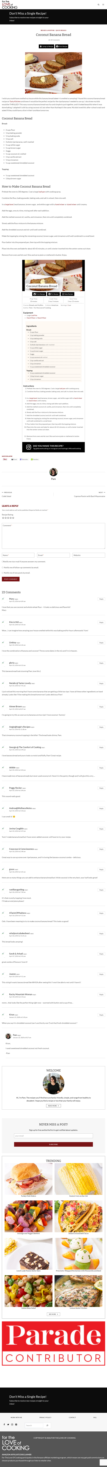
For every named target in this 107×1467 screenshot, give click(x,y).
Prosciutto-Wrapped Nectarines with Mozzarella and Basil (78, 1271)
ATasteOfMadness (17, 913)
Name (6, 555)
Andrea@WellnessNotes (20, 808)
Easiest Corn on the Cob (78, 1196)
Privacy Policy (45, 1417)
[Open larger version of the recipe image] (53, 275)
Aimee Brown (15, 706)
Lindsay (12, 642)
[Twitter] (8, 1425)
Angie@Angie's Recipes (20, 727)
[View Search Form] (98, 4)
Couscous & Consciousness (21, 849)
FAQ (94, 1417)
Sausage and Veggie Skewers (28, 1233)
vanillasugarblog (16, 889)
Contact (72, 1417)
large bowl (9, 204)
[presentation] (28, 1179)
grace (11, 869)
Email (41, 555)
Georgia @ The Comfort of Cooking (25, 747)
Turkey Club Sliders (28, 1196)
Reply (101, 599)
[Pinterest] (16, 1425)
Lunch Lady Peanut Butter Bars (29, 1271)
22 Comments (55, 40)
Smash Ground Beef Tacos (78, 1233)
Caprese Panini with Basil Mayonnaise (89, 494)
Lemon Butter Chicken (78, 1308)
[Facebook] (4, 1425)
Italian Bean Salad (28, 1308)
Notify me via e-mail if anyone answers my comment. (24, 561)
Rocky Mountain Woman (20, 994)
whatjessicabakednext (19, 933)
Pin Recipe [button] (54, 294)
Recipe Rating (7, 514)
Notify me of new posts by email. (17, 573)
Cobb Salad (7, 494)
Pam (15, 1035)
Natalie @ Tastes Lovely (20, 683)
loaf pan (42, 192)
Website (77, 555)
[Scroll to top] (101, 1458)
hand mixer (59, 204)
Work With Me (16, 1417)
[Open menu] (103, 4)
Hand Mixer (31, 318)
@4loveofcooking (42, 448)
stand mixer (71, 204)
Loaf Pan (34, 315)
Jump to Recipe (47, 46)
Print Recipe (62, 46)
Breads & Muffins (47, 30)
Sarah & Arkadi (16, 953)
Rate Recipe (68, 294)
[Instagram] (12, 1425)
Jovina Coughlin (16, 828)
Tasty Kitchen (15, 101)
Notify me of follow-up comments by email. (21, 567)
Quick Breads (61, 30)
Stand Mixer (41, 318)
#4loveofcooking (75, 448)
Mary (11, 599)
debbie (12, 767)
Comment (7, 525)
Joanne (12, 974)
